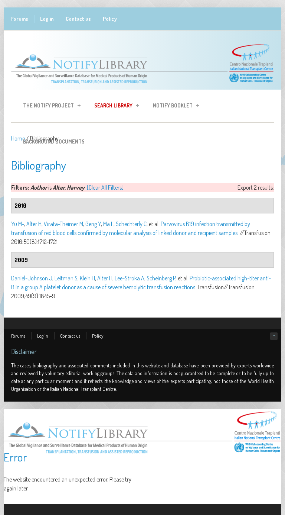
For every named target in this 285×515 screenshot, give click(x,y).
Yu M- (17, 224)
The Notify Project (46, 106)
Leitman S (66, 278)
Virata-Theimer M (63, 224)
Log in (47, 19)
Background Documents (54, 141)
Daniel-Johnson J (31, 278)
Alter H (34, 224)
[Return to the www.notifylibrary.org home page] (142, 86)
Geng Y (93, 224)
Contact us (78, 19)
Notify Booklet (170, 106)
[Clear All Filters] (105, 187)
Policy (110, 19)
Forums (19, 19)
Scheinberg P (161, 278)
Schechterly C (131, 224)
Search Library (111, 106)
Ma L (108, 224)
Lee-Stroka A (129, 278)
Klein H (87, 278)
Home (18, 138)
